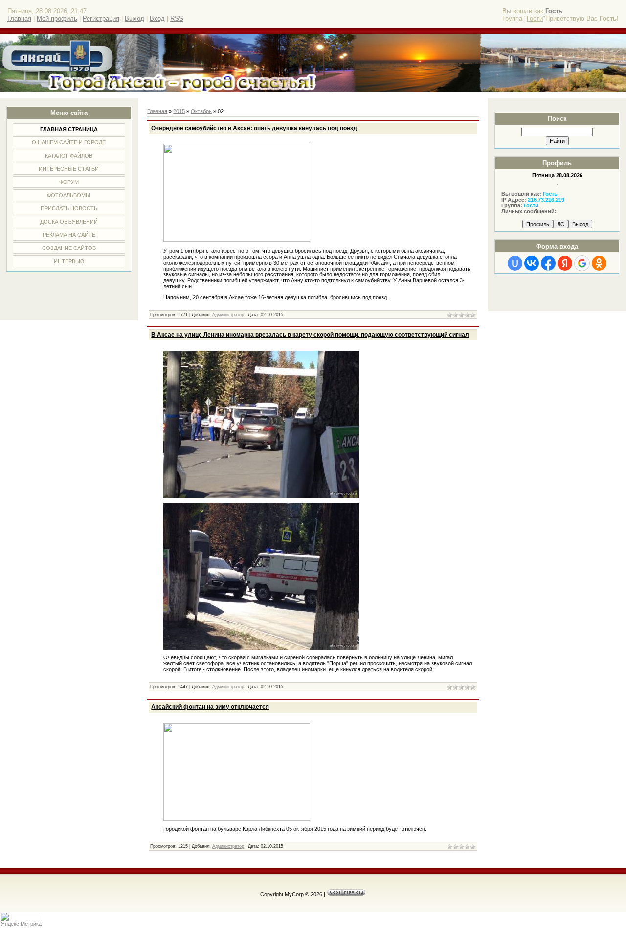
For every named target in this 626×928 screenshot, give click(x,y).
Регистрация (101, 18)
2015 (179, 111)
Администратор (228, 314)
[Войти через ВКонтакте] (531, 263)
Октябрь (201, 111)
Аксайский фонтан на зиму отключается (210, 706)
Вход (157, 18)
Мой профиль (57, 18)
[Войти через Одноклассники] (599, 263)
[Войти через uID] (515, 263)
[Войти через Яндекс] (565, 263)
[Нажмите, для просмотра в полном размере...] (261, 495)
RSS (176, 18)
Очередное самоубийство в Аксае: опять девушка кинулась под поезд (254, 128)
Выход (134, 18)
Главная (19, 18)
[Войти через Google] (582, 263)
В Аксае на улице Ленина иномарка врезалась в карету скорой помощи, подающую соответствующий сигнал (310, 334)
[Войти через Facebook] (548, 263)
